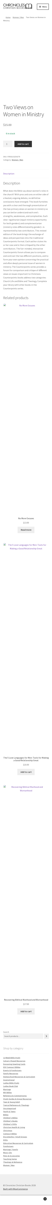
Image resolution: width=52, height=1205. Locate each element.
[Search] (46, 1036)
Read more (26, 529)
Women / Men (18, 17)
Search (6, 1032)
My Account (8, 1200)
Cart (40, 1198)
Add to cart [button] (26, 772)
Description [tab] (8, 173)
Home (8, 17)
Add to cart (23, 144)
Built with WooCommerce (15, 1189)
